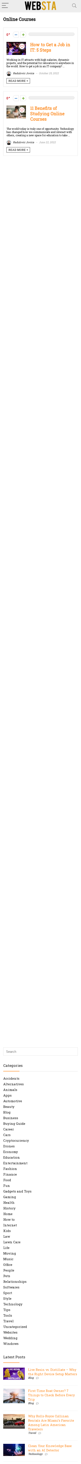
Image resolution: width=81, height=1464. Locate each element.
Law (6, 1236)
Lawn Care (12, 1242)
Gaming (9, 1197)
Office (7, 1264)
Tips (6, 1310)
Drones (9, 1146)
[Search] (74, 6)
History (9, 1208)
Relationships (15, 1281)
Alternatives (13, 1084)
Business (10, 1118)
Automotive (12, 1101)
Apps (7, 1095)
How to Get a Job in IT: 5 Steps (50, 47)
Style (7, 1298)
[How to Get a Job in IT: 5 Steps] (16, 44)
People (8, 1270)
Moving (9, 1253)
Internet (10, 1225)
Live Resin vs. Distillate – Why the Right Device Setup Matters (52, 1372)
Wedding (10, 1338)
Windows (11, 1343)
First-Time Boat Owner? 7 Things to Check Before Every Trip (51, 1395)
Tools (7, 1315)
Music (8, 1259)
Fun (6, 1185)
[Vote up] (23, 35)
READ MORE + (18, 81)
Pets (6, 1276)
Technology (12, 1304)
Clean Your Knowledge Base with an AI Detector (50, 1448)
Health (8, 1202)
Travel (8, 1321)
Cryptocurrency (16, 1140)
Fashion (10, 1168)
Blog (7, 1112)
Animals (10, 1089)
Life (6, 1247)
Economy (10, 1152)
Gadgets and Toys (17, 1191)
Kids (7, 1231)
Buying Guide (14, 1123)
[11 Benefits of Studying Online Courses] (16, 107)
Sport (7, 1293)
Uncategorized (15, 1326)
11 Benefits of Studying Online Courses (47, 113)
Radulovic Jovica (23, 73)
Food (7, 1180)
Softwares (11, 1287)
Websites (10, 1332)
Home (8, 1214)
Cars (7, 1135)
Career (8, 1129)
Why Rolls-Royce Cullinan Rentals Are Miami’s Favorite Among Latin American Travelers (51, 1422)
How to (9, 1219)
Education (11, 1157)
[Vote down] (16, 35)
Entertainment (15, 1163)
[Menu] (5, 6)
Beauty (8, 1106)
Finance (10, 1174)
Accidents (11, 1078)
